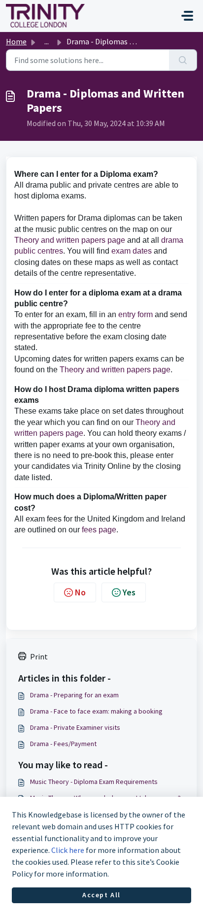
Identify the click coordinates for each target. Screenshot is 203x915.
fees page (99, 529)
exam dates (131, 251)
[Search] (183, 60)
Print (39, 656)
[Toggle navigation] (187, 16)
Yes (129, 592)
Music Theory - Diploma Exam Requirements (94, 781)
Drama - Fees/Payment (63, 743)
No (80, 592)
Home (16, 41)
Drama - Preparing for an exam (74, 694)
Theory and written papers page (69, 240)
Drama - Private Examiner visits (75, 727)
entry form (135, 314)
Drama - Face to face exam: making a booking (96, 711)
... (46, 41)
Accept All (101, 894)
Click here (67, 850)
